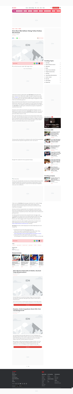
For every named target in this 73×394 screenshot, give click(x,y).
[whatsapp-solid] (34, 63)
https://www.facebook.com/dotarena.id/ (20, 246)
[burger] (60, 7)
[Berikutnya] (43, 281)
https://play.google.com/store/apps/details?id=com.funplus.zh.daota (27, 256)
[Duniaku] (14, 7)
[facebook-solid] (37, 63)
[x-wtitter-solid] (39, 63)
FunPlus (16, 98)
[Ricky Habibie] (13, 272)
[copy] (42, 63)
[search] (51, 7)
